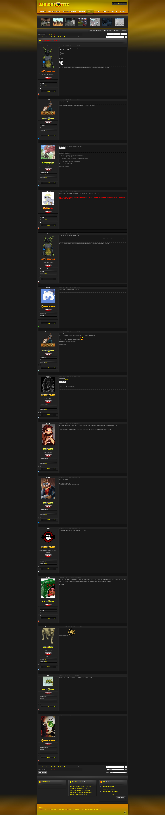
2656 (48, 468)
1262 (48, 225)
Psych (48, 45)
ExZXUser (72, 792)
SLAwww (48, 144)
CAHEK (48, 477)
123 (79, 144)
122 (79, 99)
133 (81, 626)
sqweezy (72, 794)
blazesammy (48, 331)
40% (46, 130)
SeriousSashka (86, 790)
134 (81, 675)
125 (79, 233)
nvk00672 (48, 99)
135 (78, 715)
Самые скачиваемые (108, 789)
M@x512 (48, 287)
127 (79, 331)
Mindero (48, 376)
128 (79, 376)
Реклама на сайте (62, 809)
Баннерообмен (89, 809)
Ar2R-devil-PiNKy (74, 786)
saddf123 (81, 792)
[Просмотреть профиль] (39, 88)
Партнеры (54, 809)
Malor (48, 528)
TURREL (48, 715)
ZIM (46, 809)
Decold (86, 792)
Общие (43, 36)
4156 (48, 91)
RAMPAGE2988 (83, 786)
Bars (89, 786)
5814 (48, 182)
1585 (48, 323)
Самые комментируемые (109, 794)
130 (79, 477)
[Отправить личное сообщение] (40, 88)
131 (79, 528)
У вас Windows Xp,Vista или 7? (58, 36)
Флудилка (48, 36)
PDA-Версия (97, 809)
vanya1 (48, 675)
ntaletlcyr (85, 794)
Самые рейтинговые (108, 786)
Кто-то (86, 788)
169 (48, 706)
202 (48, 135)
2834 (48, 618)
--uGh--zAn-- (48, 191)
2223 (48, 415)
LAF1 (76, 792)
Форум (39, 36)
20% (46, 219)
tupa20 (90, 792)
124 (79, 191)
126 (79, 287)
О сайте (41, 807)
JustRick (79, 790)
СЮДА (67, 380)
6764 (48, 757)
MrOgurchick (73, 790)
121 (79, 45)
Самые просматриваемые (110, 791)
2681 (48, 569)
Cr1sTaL (72, 788)
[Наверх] (125, 812)
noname (48, 577)
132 (81, 577)
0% (46, 85)
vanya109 (77, 788)
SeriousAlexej (48, 626)
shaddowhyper (78, 794)
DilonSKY (48, 423)
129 (79, 423)
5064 (48, 667)
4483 (48, 519)
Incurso (82, 788)
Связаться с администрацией (76, 809)
